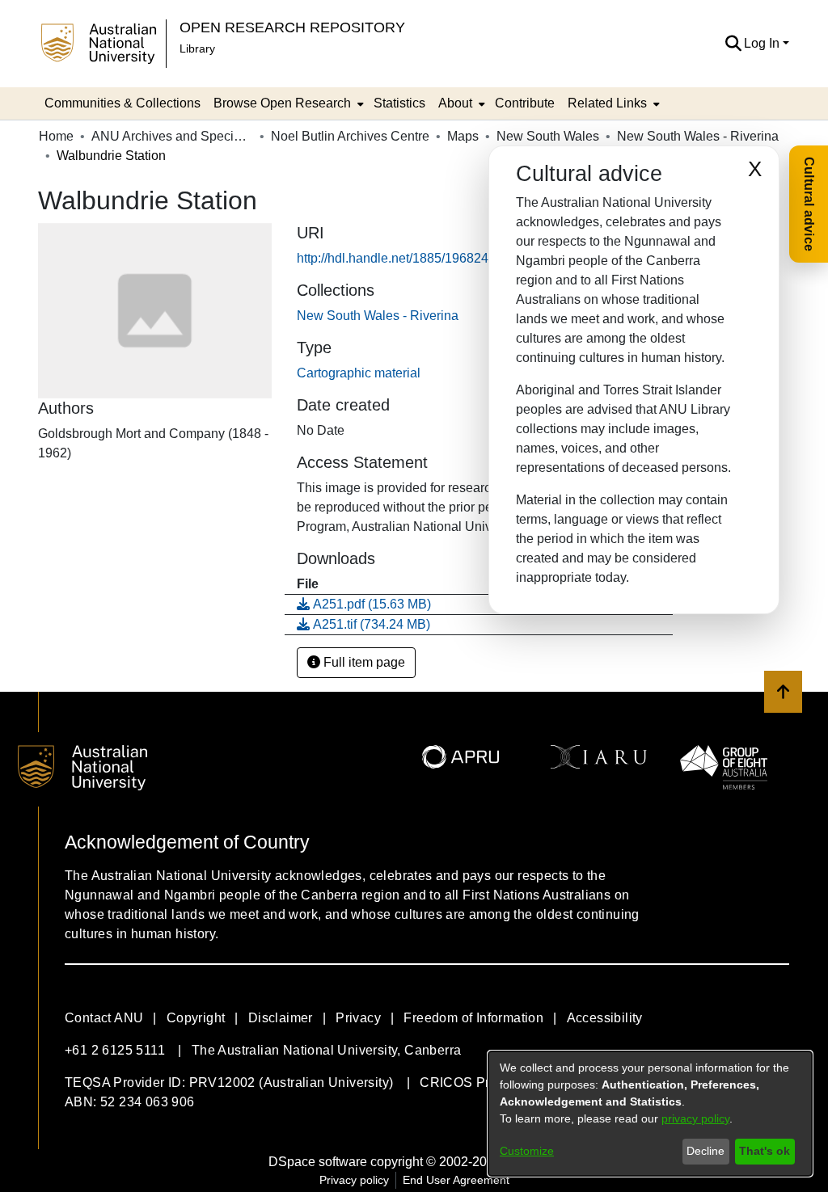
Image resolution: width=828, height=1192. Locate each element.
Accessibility (605, 1018)
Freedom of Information (473, 1018)
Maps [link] (463, 136)
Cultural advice (809, 204)
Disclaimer (280, 1018)
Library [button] (197, 48)
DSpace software (317, 1162)
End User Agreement (456, 1179)
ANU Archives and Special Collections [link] (172, 136)
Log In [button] (763, 43)
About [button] (455, 103)
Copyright (196, 1018)
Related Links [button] (607, 103)
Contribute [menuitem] (525, 103)
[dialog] (650, 1113)
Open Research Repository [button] (292, 27)
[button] (733, 43)
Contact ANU (104, 1018)
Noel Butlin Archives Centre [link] (350, 136)
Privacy (358, 1018)
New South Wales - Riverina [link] (698, 136)
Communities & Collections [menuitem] (122, 103)
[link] (377, 315)
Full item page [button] (362, 662)
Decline (705, 1150)
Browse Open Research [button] (282, 103)
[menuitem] (287, 103)
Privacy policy (354, 1179)
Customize (527, 1150)
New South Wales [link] (547, 136)
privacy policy (695, 1118)
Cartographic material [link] (358, 373)
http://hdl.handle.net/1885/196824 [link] (392, 258)
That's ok (764, 1150)
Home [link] (56, 136)
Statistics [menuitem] (399, 103)
